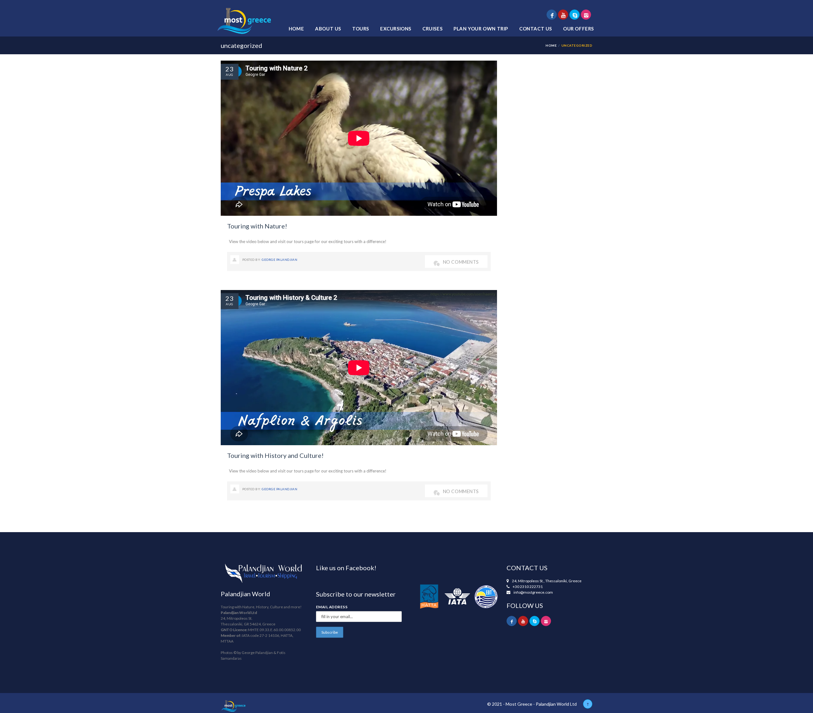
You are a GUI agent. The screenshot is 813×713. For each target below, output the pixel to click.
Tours (360, 28)
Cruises (432, 28)
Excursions (395, 28)
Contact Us (535, 28)
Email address (331, 606)
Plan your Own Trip (481, 28)
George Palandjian (279, 259)
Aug (229, 74)
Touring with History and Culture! (275, 455)
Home (296, 28)
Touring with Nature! (257, 226)
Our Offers (578, 28)
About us (328, 28)
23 (229, 69)
